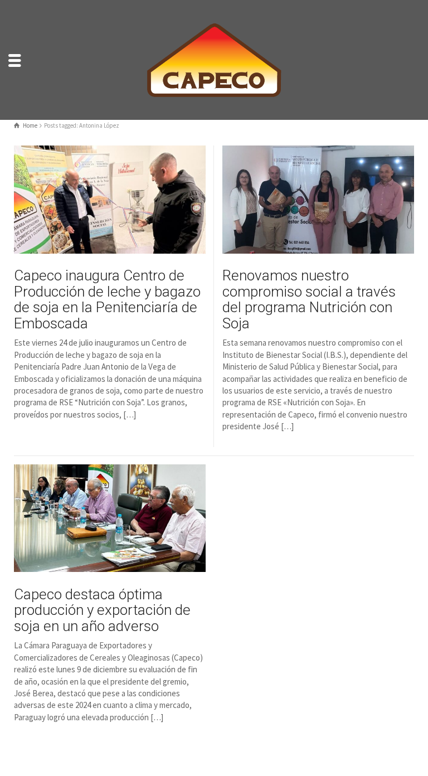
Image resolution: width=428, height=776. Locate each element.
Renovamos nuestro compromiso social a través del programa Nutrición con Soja (309, 299)
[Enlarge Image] (110, 200)
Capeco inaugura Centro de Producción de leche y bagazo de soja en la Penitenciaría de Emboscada (107, 299)
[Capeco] (214, 59)
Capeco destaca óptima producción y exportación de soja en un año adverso (102, 610)
